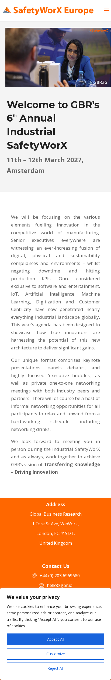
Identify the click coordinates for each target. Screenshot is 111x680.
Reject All (55, 668)
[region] (55, 634)
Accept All (55, 639)
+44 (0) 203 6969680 (60, 576)
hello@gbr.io (59, 585)
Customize (55, 653)
